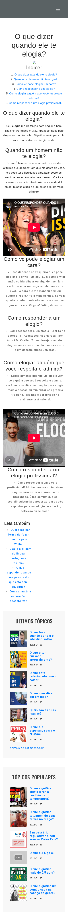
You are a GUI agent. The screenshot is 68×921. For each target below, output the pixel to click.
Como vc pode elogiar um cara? (35, 84)
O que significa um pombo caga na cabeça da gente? (43, 889)
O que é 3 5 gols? (42, 853)
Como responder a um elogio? (36, 88)
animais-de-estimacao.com (27, 747)
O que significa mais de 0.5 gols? (42, 870)
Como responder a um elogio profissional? (35, 102)
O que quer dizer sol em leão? (42, 695)
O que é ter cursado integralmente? (41, 656)
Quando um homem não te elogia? (35, 79)
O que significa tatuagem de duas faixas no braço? (43, 815)
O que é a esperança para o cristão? (42, 730)
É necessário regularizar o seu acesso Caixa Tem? (44, 836)
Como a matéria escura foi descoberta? (20, 596)
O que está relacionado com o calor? (43, 676)
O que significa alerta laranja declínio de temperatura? (40, 794)
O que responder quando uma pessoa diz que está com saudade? (18, 577)
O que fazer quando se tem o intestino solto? (42, 636)
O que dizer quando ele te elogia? (36, 74)
